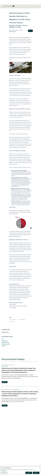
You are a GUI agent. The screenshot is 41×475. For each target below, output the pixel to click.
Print (3, 339)
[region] (20, 470)
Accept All (29, 472)
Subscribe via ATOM (6, 344)
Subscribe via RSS (5, 342)
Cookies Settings (4, 472)
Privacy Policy (3, 470)
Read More (5, 405)
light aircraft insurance (13, 319)
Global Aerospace (12, 31)
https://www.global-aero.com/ (15, 299)
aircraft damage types (21, 319)
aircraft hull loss (12, 321)
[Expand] (31, 72)
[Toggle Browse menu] (37, 6)
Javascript (4, 345)
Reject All (36, 472)
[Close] (39, 468)
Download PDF (4, 340)
